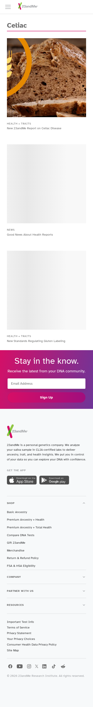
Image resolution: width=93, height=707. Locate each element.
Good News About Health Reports (30, 234)
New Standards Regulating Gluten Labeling (36, 341)
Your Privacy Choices (21, 639)
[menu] (10, 7)
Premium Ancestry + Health (25, 519)
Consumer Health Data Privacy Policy (31, 644)
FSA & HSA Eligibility (21, 566)
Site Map (13, 650)
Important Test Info (20, 622)
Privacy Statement (19, 633)
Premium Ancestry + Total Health (29, 527)
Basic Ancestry (17, 512)
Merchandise (15, 550)
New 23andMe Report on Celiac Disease (34, 128)
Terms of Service (18, 627)
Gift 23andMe (16, 543)
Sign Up (46, 397)
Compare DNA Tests (20, 535)
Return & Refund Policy (22, 558)
